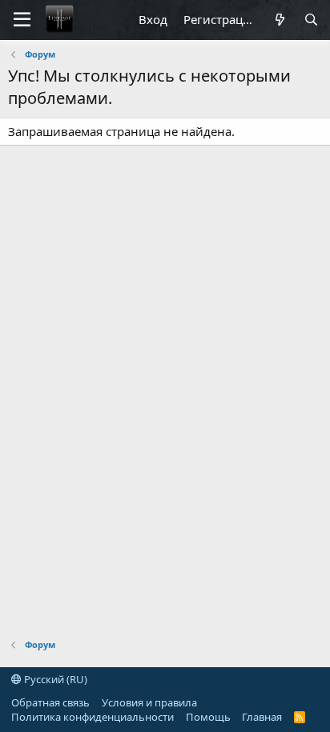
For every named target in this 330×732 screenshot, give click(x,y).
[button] (22, 20)
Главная (262, 717)
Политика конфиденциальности (92, 717)
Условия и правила (149, 702)
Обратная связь (50, 702)
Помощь (208, 717)
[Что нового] (279, 19)
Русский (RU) (54, 679)
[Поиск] (311, 19)
